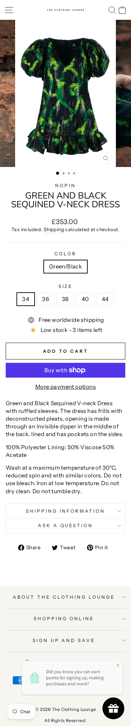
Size (65, 286)
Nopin (65, 185)
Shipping (54, 229)
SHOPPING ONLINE (64, 618)
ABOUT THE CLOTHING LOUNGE (64, 597)
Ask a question (65, 525)
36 (45, 299)
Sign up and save (64, 640)
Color (65, 253)
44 (105, 299)
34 (25, 299)
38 (65, 299)
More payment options (65, 386)
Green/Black (65, 266)
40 (85, 299)
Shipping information (65, 511)
